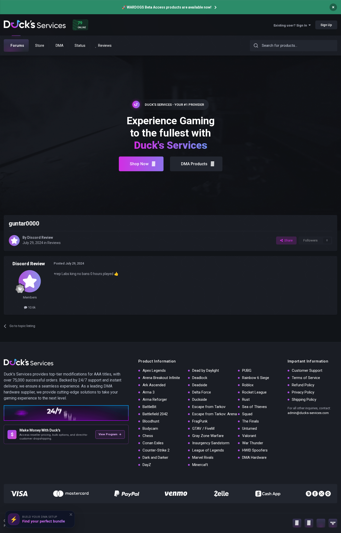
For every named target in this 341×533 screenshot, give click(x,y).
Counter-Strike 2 (156, 450)
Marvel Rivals (202, 457)
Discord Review (40, 238)
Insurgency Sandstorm (210, 443)
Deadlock (199, 378)
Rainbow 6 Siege (255, 378)
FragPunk (199, 421)
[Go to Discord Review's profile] (14, 240)
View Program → (110, 434)
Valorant (249, 436)
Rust (246, 399)
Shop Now (139, 164)
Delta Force (201, 392)
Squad (247, 414)
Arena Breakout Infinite (161, 378)
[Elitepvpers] (333, 523)
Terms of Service (306, 378)
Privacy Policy (303, 392)
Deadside (199, 385)
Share (288, 240)
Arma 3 (149, 392)
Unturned (249, 428)
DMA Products (194, 164)
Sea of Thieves (254, 406)
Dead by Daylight (205, 370)
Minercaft (200, 464)
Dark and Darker (155, 457)
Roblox (247, 385)
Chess (148, 436)
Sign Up (326, 25)
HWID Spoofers (255, 450)
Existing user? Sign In (291, 25)
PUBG (246, 370)
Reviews (54, 243)
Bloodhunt (151, 421)
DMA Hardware (254, 457)
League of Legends (208, 450)
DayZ (147, 464)
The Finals (250, 421)
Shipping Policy (304, 399)
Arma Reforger (155, 399)
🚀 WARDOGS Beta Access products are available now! (166, 7)
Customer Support (307, 370)
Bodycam (150, 428)
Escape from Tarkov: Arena (214, 414)
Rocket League (254, 392)
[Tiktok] (321, 523)
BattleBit (149, 406)
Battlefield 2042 (155, 414)
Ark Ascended (154, 385)
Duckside (199, 399)
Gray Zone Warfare (208, 436)
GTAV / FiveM (203, 428)
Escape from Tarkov (208, 406)
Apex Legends (154, 370)
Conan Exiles (153, 443)
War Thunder (252, 443)
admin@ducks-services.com (308, 413)
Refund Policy (303, 385)
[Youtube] (309, 523)
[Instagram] (297, 523)
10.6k (31, 307)
